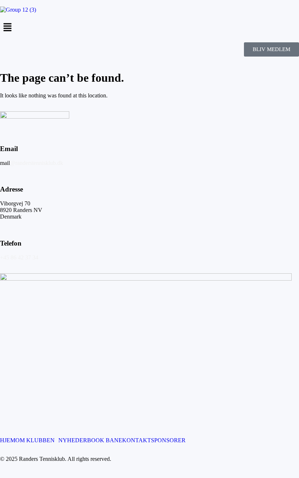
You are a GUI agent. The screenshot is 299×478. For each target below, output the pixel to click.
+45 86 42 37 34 (19, 257)
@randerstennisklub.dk (36, 163)
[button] (149, 28)
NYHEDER (72, 440)
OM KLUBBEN (35, 440)
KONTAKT (136, 440)
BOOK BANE (104, 440)
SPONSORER (168, 440)
